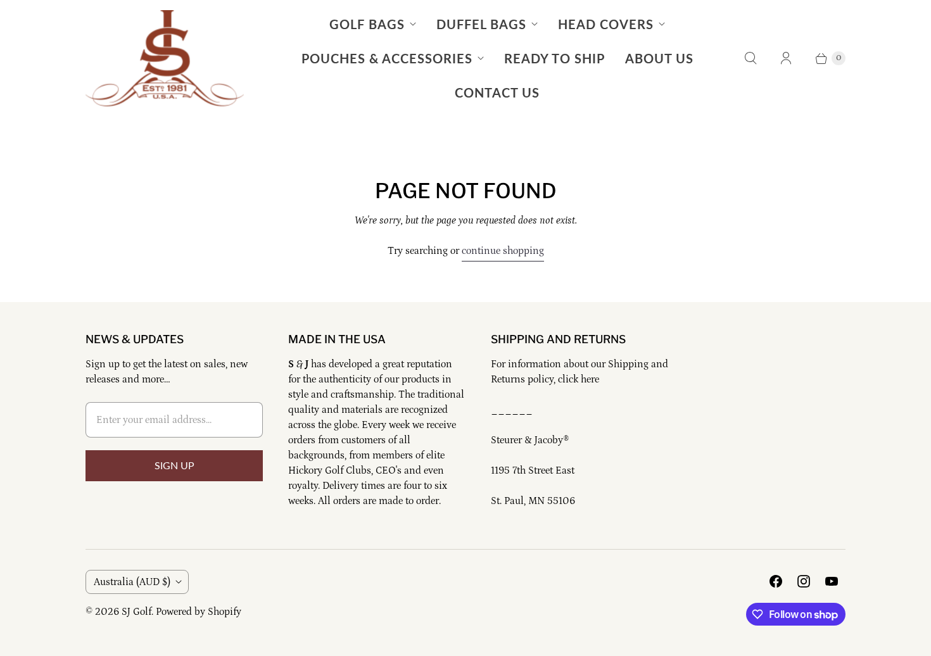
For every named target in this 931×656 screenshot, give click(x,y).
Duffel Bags (481, 24)
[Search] (750, 58)
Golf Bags (367, 24)
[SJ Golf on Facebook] (776, 581)
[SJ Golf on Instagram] (804, 581)
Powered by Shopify (198, 611)
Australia (132, 582)
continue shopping (503, 250)
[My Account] (786, 58)
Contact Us (497, 92)
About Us (659, 58)
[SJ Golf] (165, 58)
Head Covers (606, 24)
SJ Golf (136, 611)
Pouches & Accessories (386, 58)
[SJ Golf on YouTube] (832, 581)
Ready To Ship (554, 58)
